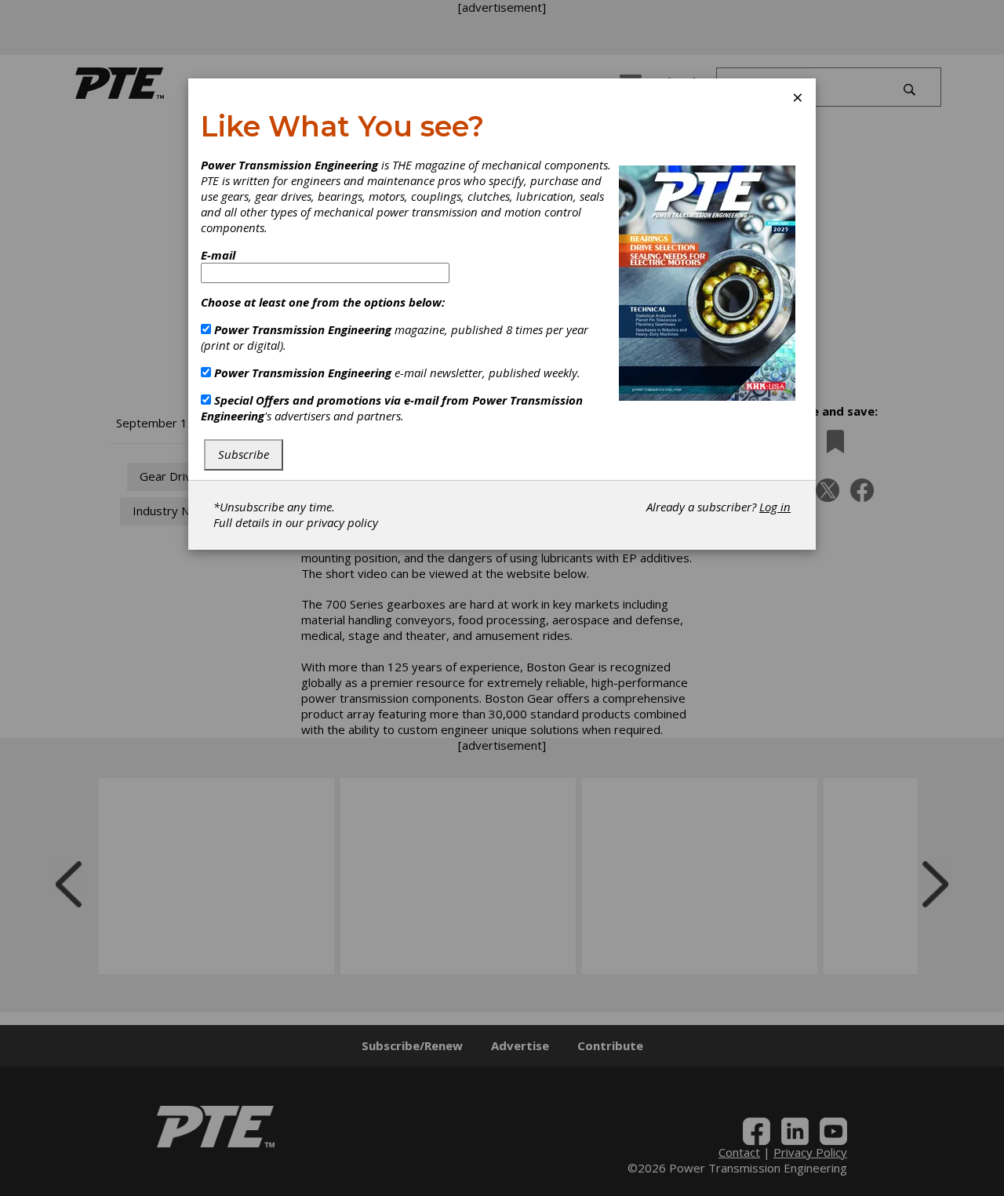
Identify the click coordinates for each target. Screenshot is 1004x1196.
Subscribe (243, 454)
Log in (775, 506)
